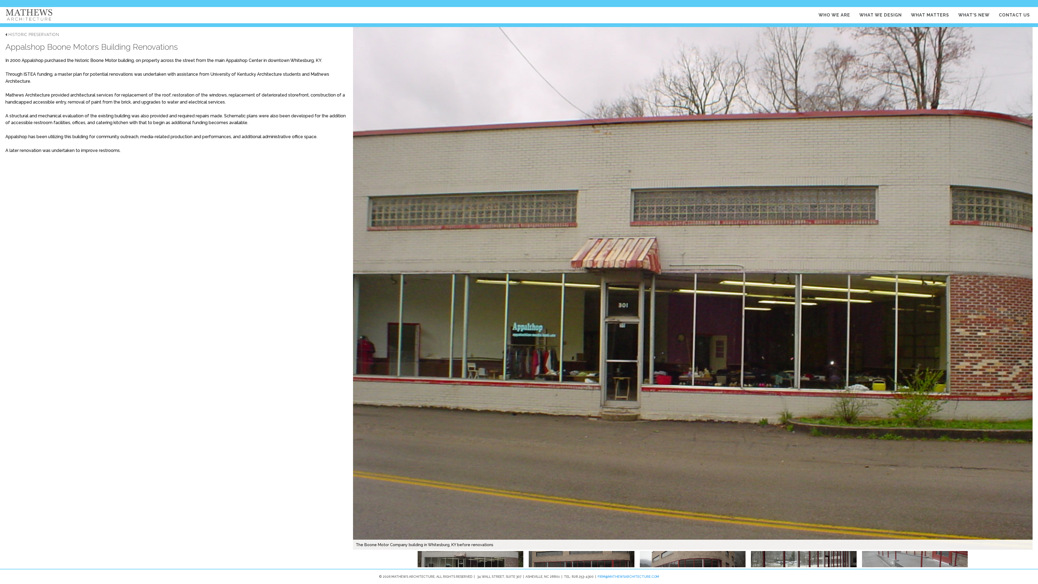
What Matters (930, 15)
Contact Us (1014, 15)
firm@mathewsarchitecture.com (628, 577)
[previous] (370, 297)
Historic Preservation (33, 34)
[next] (1020, 297)
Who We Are (834, 15)
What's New (974, 15)
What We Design (880, 15)
